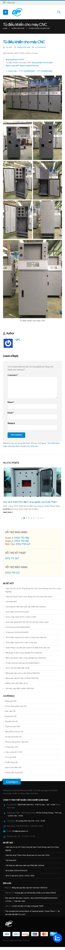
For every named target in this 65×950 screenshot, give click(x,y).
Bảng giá (9, 673)
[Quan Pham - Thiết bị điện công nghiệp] (17, 12)
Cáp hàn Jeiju (19, 873)
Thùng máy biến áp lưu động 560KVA (21, 468)
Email (11, 412)
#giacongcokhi (13, 65)
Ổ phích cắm (10, 699)
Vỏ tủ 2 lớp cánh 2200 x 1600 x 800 (21, 589)
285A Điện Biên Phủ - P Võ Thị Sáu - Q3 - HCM (36, 777)
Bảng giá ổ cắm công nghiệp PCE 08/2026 (24, 625)
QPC (11, 47)
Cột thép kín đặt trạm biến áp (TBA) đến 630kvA (26, 579)
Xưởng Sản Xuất (23, 47)
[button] (21, 490)
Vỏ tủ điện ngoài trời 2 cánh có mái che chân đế (26, 609)
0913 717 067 (12, 530)
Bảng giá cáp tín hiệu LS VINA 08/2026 (22, 650)
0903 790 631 (23, 516)
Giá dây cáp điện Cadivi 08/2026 (20, 660)
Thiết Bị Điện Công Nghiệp (27, 772)
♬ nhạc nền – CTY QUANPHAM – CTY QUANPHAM (29, 71)
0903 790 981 (21, 513)
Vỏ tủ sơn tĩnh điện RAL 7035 (17, 640)
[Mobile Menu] (5, 12)
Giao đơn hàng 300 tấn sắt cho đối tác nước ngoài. (27, 594)
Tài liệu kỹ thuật (11, 709)
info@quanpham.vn (20, 803)
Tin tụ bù (8, 729)
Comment (13, 375)
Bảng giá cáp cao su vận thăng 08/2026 (23, 645)
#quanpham (37, 62)
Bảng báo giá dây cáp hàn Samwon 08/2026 (29, 860)
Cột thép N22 (11, 574)
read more (7, 484)
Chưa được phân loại (14, 678)
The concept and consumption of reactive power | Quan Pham (30, 883)
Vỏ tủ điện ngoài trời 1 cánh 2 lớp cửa (21, 614)
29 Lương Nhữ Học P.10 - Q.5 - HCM (30, 793)
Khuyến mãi (10, 693)
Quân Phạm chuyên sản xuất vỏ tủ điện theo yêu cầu (28, 620)
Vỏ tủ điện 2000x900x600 (17, 584)
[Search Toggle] (59, 12)
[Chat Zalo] (57, 937)
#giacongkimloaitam (29, 65)
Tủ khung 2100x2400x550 (17, 604)
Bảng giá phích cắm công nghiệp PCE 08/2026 (26, 630)
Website (11, 423)
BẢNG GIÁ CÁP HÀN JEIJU (17, 655)
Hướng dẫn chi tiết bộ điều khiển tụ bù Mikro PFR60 (35, 865)
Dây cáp (8, 683)
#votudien (48, 62)
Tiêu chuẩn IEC (11, 724)
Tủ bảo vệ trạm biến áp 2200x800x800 (22, 635)
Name (11, 402)
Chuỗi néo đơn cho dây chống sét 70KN (27, 878)
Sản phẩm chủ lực (12, 704)
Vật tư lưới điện (11, 739)
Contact (12, 754)
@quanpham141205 (15, 59)
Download (9, 688)
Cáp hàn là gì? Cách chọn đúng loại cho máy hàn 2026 (29, 569)
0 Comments (40, 47)
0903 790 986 (21, 510)
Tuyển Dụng (10, 734)
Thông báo (9, 719)
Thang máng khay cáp (14, 714)
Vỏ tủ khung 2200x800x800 (18, 599)
